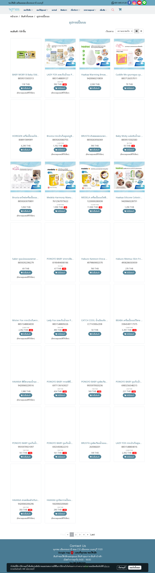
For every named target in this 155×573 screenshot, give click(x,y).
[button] (113, 10)
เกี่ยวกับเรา (75, 9)
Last (92, 534)
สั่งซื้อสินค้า (27, 88)
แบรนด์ (54, 9)
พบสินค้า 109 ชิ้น (18, 31)
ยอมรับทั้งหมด (135, 567)
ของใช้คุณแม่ (41, 9)
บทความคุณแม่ (89, 9)
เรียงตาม (111, 31)
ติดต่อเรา (64, 9)
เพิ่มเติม (103, 9)
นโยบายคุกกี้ (30, 569)
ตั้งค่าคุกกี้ (122, 567)
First (62, 534)
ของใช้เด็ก (27, 9)
